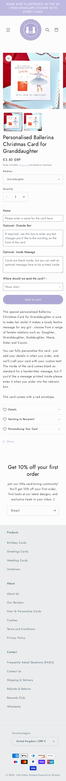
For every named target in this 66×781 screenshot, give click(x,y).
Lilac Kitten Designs (26, 775)
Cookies (12, 620)
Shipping (23, 164)
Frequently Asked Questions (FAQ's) (30, 662)
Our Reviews (15, 602)
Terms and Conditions (21, 629)
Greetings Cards (17, 551)
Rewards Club (16, 698)
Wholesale (14, 707)
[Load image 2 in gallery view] (33, 122)
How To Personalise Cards (24, 611)
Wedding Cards (17, 560)
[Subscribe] (54, 510)
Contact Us (14, 671)
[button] (8, 29)
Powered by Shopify (49, 775)
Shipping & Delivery (20, 680)
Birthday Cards (16, 543)
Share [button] (10, 441)
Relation (7, 171)
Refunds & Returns (19, 689)
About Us (13, 594)
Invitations (13, 569)
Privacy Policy (16, 638)
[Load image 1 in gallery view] (13, 122)
